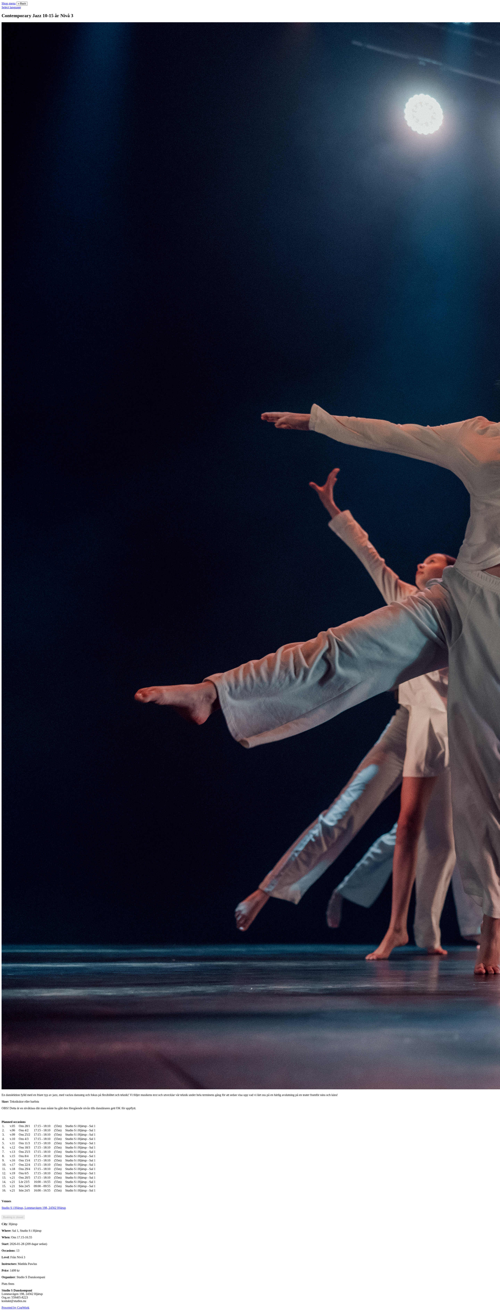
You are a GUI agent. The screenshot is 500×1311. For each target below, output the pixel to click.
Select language (11, 7)
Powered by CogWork (15, 1307)
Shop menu (9, 3)
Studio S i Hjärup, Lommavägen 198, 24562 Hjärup (34, 1207)
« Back (22, 3)
